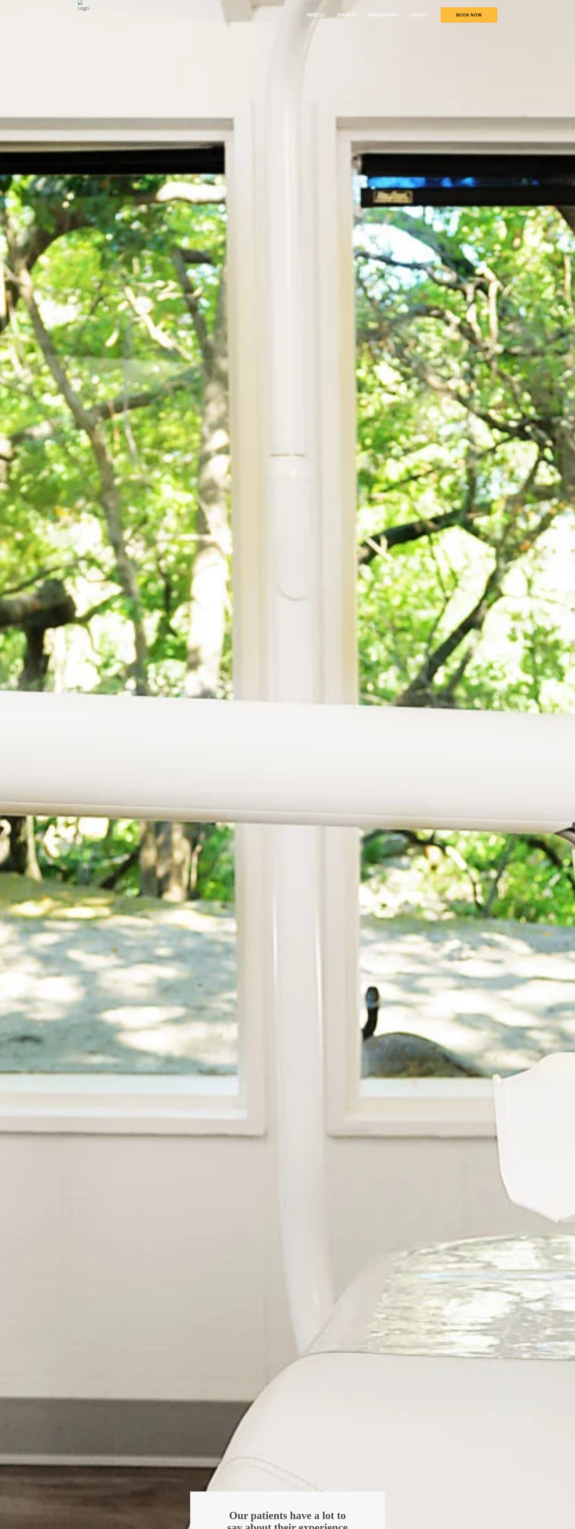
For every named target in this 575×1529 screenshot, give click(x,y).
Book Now (469, 15)
